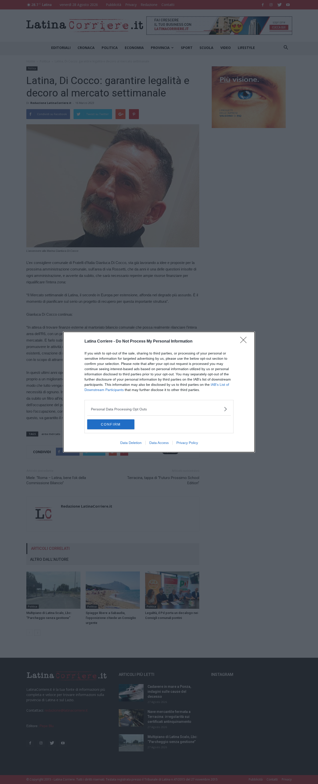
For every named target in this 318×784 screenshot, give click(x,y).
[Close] (245, 341)
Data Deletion (131, 443)
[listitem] (159, 409)
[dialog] (159, 392)
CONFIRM (111, 424)
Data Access (159, 443)
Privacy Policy (187, 443)
